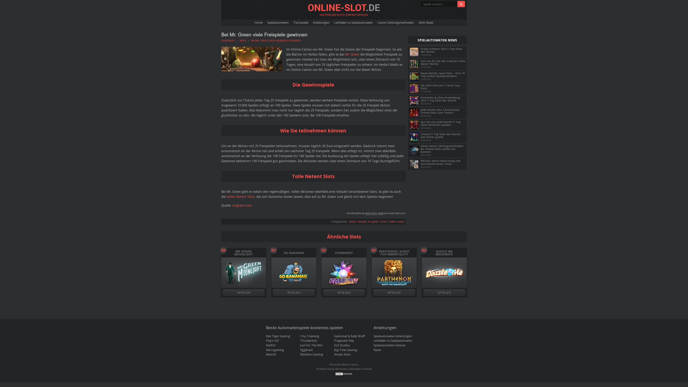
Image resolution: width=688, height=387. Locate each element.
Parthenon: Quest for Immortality (394, 253)
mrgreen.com (242, 205)
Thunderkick (308, 341)
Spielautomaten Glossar (390, 345)
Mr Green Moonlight (244, 253)
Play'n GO (272, 341)
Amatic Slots (342, 354)
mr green (373, 221)
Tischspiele (300, 23)
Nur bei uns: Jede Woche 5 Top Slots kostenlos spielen (441, 123)
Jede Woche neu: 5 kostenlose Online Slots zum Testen (440, 111)
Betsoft (271, 354)
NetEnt (271, 345)
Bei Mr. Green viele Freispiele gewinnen (264, 34)
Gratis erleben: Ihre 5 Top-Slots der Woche (441, 50)
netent (384, 221)
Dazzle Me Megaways (444, 253)
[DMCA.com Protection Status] (344, 374)
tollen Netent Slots (241, 196)
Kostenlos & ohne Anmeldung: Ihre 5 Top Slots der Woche (440, 99)
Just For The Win (311, 345)
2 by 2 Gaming (309, 336)
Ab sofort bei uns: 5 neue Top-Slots (440, 87)
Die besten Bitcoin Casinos (344, 364)
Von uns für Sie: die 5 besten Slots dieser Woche (443, 62)
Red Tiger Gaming (278, 336)
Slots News (426, 23)
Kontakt (367, 369)
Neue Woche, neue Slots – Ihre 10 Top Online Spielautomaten (443, 75)
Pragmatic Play (344, 341)
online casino (396, 221)
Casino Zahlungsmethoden (396, 23)
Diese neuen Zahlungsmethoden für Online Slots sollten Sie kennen (442, 148)
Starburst (344, 252)
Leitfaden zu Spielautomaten (353, 23)
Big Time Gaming (345, 350)
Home (259, 23)
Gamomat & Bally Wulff (349, 336)
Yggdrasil (306, 350)
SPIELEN (243, 292)
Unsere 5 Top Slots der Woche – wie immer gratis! (442, 135)
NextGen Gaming (311, 354)
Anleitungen (321, 23)
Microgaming (275, 350)
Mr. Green (352, 54)
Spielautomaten (278, 23)
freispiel (362, 221)
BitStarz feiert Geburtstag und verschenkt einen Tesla (440, 162)
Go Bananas (294, 252)
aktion (352, 221)
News (377, 350)
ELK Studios (342, 345)
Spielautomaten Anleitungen (393, 336)
